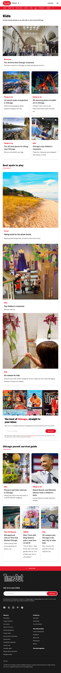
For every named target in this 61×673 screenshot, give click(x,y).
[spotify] (22, 608)
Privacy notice (7, 633)
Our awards (6, 624)
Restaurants (36, 641)
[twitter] (9, 608)
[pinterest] (18, 608)
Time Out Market (37, 624)
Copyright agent (7, 648)
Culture (26, 8)
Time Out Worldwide (38, 631)
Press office (6, 618)
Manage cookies (7, 654)
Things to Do (11, 8)
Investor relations (8, 621)
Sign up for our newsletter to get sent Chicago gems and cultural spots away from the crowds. (29, 426)
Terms (25, 435)
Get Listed (35, 618)
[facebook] (4, 608)
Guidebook (36, 634)
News (4, 8)
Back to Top (32, 568)
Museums (48, 8)
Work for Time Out (8, 627)
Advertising (36, 621)
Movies (35, 644)
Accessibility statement (9, 642)
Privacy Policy (32, 435)
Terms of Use (29, 599)
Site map (5, 661)
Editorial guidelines (8, 630)
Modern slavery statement (10, 651)
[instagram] (13, 608)
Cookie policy (6, 639)
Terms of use (6, 645)
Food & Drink (19, 8)
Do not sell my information (10, 636)
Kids (36, 8)
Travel (31, 8)
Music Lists (36, 637)
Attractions (41, 8)
